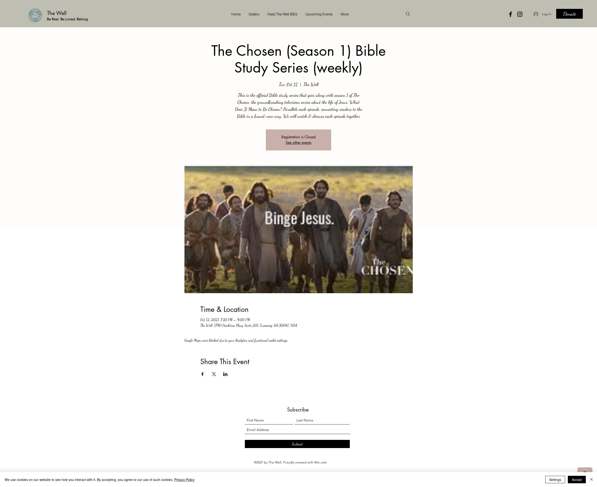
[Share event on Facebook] (202, 374)
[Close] (591, 479)
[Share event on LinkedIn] (225, 374)
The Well (57, 13)
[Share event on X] (214, 374)
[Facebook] (510, 14)
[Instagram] (519, 14)
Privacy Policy (184, 479)
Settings (555, 479)
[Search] (408, 14)
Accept (577, 479)
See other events (298, 142)
